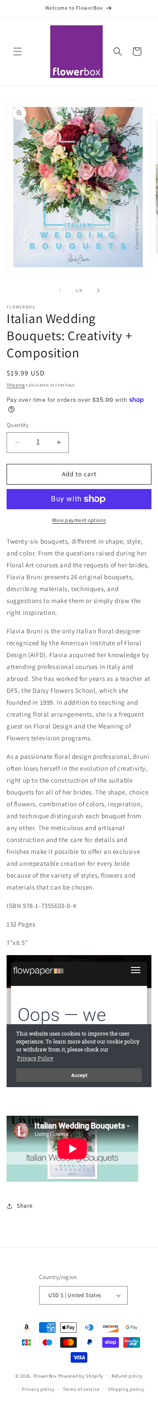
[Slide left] (59, 290)
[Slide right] (98, 290)
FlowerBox (45, 1375)
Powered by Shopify (81, 1375)
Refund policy (127, 1376)
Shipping (16, 385)
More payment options (79, 520)
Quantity (18, 425)
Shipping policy (126, 1389)
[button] (17, 51)
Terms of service (81, 1389)
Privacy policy (38, 1389)
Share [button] (25, 1205)
